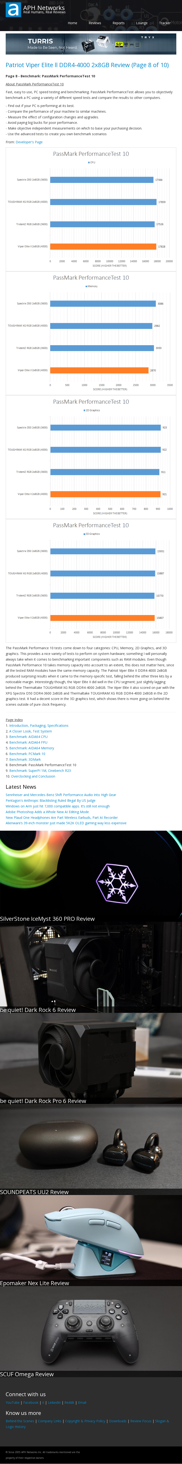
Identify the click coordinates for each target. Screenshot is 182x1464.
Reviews (95, 23)
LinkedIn (54, 1402)
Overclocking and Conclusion (33, 776)
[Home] (13, 9)
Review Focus (140, 1421)
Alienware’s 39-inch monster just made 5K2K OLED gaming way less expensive (66, 823)
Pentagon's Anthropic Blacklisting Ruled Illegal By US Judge (51, 800)
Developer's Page (29, 142)
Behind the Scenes (20, 1421)
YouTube (12, 1402)
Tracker (165, 23)
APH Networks (44, 7)
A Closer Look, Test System (30, 731)
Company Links (49, 1421)
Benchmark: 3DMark (25, 759)
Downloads (118, 1421)
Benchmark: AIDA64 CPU (28, 736)
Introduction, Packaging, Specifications (38, 725)
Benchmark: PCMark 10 (27, 753)
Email (82, 1402)
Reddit (69, 1402)
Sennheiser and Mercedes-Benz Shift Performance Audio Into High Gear (61, 794)
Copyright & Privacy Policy (85, 1421)
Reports (119, 23)
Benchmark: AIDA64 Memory (31, 748)
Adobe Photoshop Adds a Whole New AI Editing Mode (47, 812)
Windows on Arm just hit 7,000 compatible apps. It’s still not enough (58, 806)
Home (72, 23)
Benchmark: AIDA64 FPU (28, 742)
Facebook (30, 1402)
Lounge (142, 23)
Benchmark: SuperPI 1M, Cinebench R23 (40, 770)
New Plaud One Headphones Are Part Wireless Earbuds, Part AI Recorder (62, 817)
